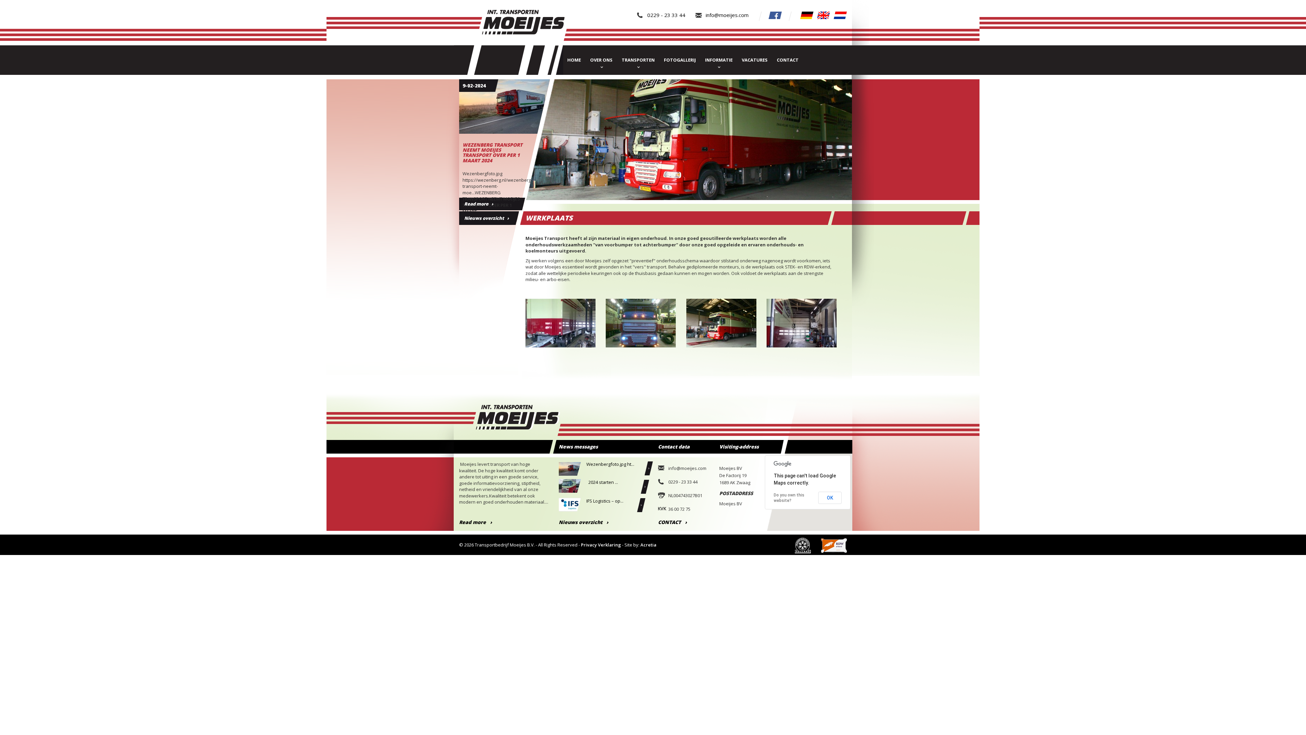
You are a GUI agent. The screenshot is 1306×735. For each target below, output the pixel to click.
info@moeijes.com (727, 15)
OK (830, 498)
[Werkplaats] (802, 328)
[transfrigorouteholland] (803, 545)
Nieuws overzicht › (486, 218)
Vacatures (755, 60)
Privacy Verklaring (601, 545)
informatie (719, 60)
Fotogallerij (680, 60)
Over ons (601, 60)
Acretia (648, 545)
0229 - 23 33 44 (666, 15)
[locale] (807, 15)
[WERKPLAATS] (560, 328)
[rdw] (834, 545)
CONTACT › (672, 522)
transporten (638, 60)
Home (574, 60)
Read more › (475, 522)
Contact (788, 60)
